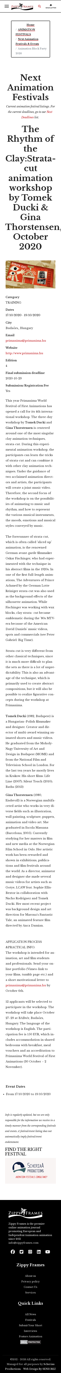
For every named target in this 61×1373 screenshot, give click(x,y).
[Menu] (7, 6)
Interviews (30, 1331)
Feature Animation (30, 1336)
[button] (39, 6)
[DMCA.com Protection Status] (30, 1342)
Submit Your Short (30, 1325)
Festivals (30, 1319)
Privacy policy (30, 1281)
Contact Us (30, 1287)
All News (30, 1314)
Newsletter (51, 8)
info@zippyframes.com (23, 1242)
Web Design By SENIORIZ (39, 1368)
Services (30, 1292)
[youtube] (47, 1251)
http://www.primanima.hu (24, 353)
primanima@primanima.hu (26, 340)
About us (30, 1275)
